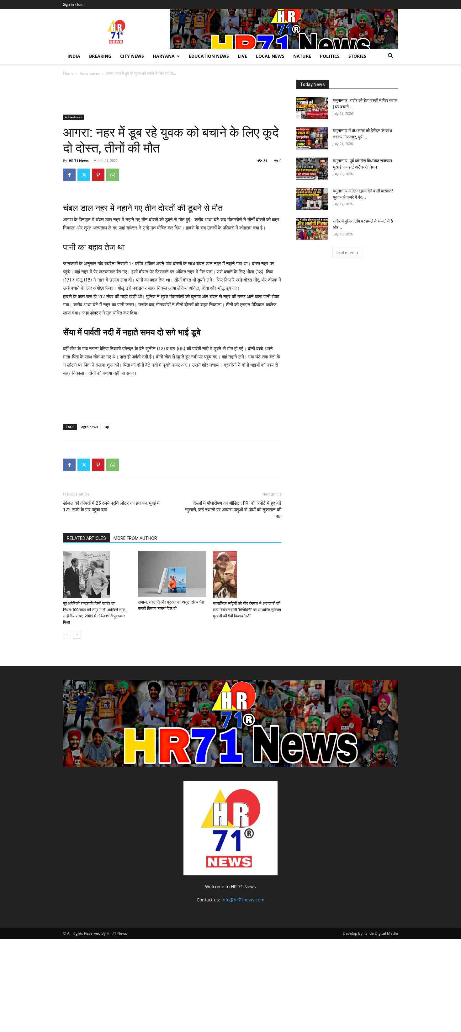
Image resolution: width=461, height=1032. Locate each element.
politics (330, 56)
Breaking (100, 56)
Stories (357, 56)
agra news (89, 426)
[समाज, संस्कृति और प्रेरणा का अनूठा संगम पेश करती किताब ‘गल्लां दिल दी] (172, 574)
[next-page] (77, 635)
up (107, 426)
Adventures (90, 73)
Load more (345, 252)
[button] (390, 57)
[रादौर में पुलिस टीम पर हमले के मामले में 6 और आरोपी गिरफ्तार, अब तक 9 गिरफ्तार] (312, 229)
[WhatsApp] (112, 175)
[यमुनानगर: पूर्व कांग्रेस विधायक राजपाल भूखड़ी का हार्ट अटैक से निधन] (312, 169)
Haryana (164, 56)
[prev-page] (67, 635)
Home (68, 73)
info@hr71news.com (242, 900)
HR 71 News (78, 160)
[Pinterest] (98, 175)
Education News (209, 56)
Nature (302, 56)
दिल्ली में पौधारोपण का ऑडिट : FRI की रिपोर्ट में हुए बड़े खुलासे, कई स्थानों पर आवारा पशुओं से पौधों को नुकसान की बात (233, 509)
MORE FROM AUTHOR (135, 538)
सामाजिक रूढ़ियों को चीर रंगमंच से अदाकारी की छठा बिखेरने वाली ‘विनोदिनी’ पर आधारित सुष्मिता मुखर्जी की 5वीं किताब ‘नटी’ (247, 609)
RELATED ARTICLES (86, 538)
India (73, 56)
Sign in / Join (73, 4)
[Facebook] (69, 175)
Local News (270, 56)
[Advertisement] (177, 96)
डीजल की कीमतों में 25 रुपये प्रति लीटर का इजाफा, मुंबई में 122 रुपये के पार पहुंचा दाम (111, 506)
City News (132, 56)
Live (242, 56)
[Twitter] (83, 175)
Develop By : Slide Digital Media (370, 933)
